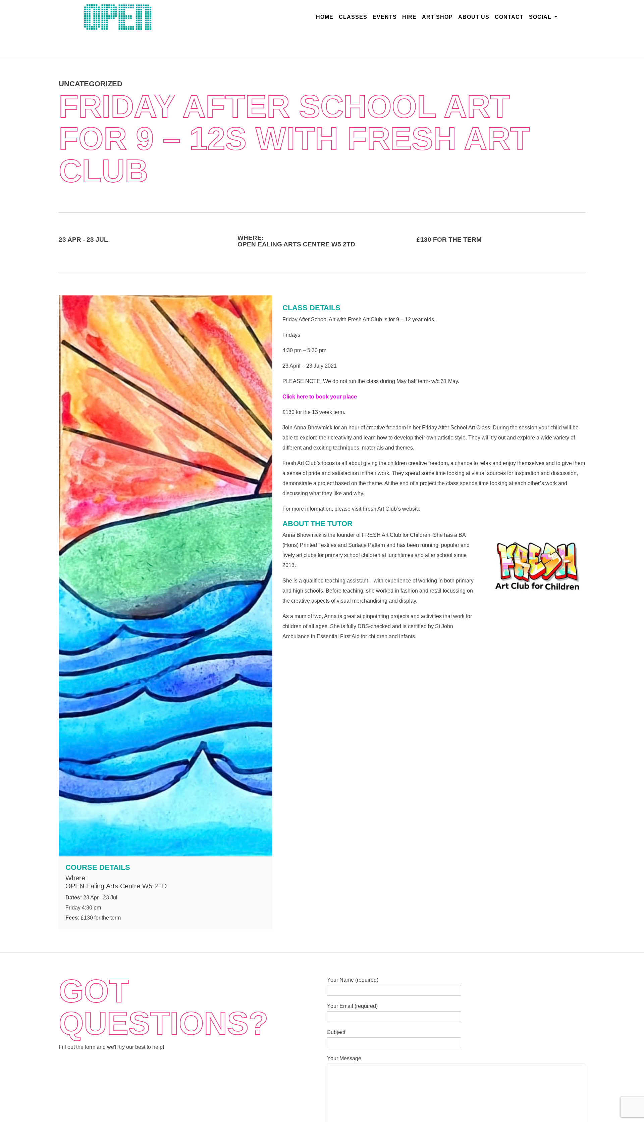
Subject (336, 1032)
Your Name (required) (352, 980)
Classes (353, 17)
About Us (473, 17)
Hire (409, 17)
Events (385, 17)
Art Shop (437, 17)
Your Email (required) (352, 1006)
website (411, 508)
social (541, 17)
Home (326, 17)
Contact (509, 17)
